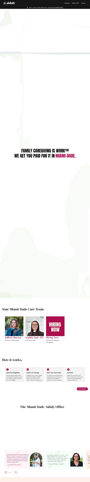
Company (67, 3)
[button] (67, 3)
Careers (83, 3)
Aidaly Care (75, 3)
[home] (9, 3)
